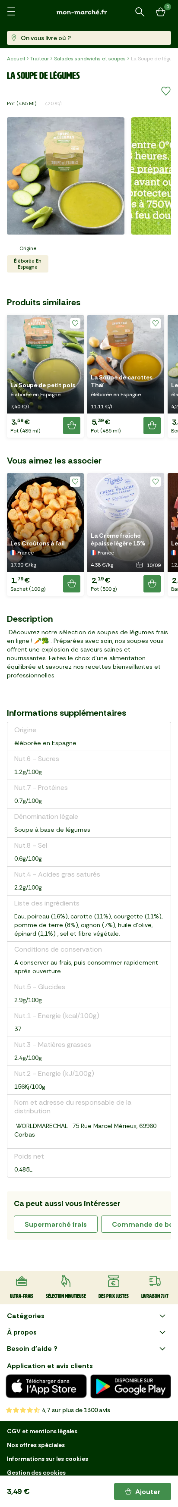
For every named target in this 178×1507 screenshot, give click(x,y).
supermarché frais (56, 1224)
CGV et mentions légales (42, 1431)
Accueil (16, 58)
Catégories (25, 1315)
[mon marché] (89, 11)
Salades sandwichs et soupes (90, 58)
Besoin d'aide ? (32, 1348)
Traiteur (39, 58)
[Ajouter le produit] (71, 425)
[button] (45, 376)
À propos (22, 1332)
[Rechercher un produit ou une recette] (140, 12)
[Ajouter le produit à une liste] (166, 91)
